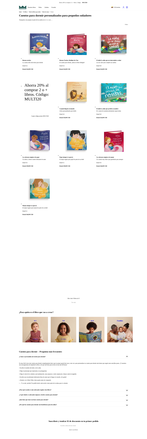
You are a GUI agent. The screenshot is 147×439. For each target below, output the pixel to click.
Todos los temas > (46, 12)
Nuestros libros (32, 7)
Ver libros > (25, 12)
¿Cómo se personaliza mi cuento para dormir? (32, 356)
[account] (123, 7)
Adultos (46, 7)
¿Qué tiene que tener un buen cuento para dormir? (33, 399)
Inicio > (20, 12)
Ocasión (53, 7)
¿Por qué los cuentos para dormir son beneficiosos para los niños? (38, 404)
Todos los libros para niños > (35, 12)
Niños (40, 7)
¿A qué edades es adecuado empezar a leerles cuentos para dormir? (38, 395)
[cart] (127, 7)
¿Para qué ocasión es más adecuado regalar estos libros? (35, 390)
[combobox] (115, 7)
